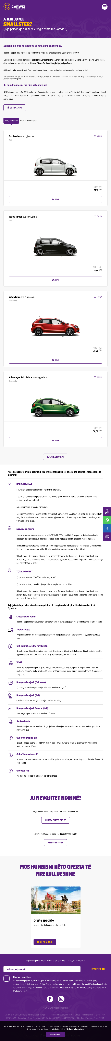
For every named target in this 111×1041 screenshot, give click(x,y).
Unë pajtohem (55, 1034)
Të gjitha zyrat (14, 107)
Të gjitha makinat (55, 456)
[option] (55, 161)
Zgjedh (55, 199)
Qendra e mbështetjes (55, 820)
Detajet (99, 136)
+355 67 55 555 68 (55, 842)
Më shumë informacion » (74, 1029)
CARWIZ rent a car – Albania (14, 6)
